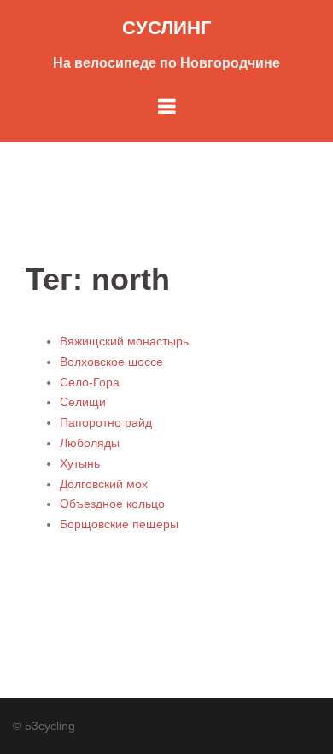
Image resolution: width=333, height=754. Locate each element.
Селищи (83, 402)
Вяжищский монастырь (124, 341)
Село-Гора (90, 382)
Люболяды (90, 443)
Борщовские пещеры (119, 524)
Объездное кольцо (112, 503)
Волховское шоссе (111, 361)
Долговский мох (104, 484)
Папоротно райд (106, 422)
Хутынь (80, 463)
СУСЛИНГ (166, 27)
